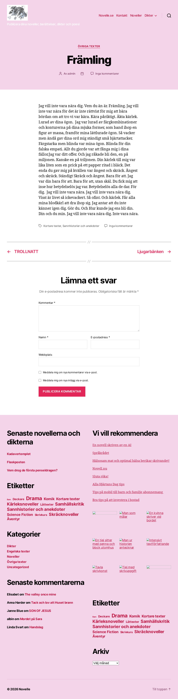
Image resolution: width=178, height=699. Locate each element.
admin (71, 73)
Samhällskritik (69, 504)
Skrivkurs (41, 515)
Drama (34, 498)
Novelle (24, 689)
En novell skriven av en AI (111, 445)
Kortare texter (52, 226)
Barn (9, 499)
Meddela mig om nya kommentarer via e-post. (70, 372)
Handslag (36, 627)
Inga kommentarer (107, 73)
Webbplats (45, 354)
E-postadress (100, 337)
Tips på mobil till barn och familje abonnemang (128, 492)
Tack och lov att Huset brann (52, 602)
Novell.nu (99, 469)
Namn (43, 337)
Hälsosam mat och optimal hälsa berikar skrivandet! (130, 461)
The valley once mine (40, 594)
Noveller (136, 15)
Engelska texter (18, 551)
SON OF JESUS (40, 611)
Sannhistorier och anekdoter (81, 226)
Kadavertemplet (19, 454)
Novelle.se (106, 15)
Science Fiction (20, 514)
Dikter (149, 15)
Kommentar (47, 302)
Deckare (18, 499)
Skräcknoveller (64, 514)
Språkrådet (100, 453)
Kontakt (121, 15)
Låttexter (47, 504)
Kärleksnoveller (23, 504)
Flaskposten (16, 462)
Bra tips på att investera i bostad (115, 500)
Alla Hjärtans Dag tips (108, 484)
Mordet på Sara (31, 619)
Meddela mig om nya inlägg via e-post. (65, 380)
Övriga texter (89, 46)
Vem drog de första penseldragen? (32, 470)
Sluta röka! (100, 477)
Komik (49, 499)
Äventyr (13, 519)
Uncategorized (18, 567)
